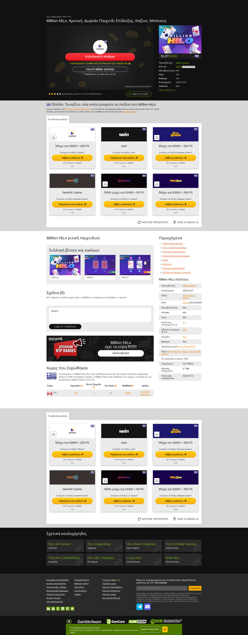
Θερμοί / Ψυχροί (54, 598)
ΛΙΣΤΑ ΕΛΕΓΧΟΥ (120, 353)
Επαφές (77, 594)
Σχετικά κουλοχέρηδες (174, 268)
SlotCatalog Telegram (139, 605)
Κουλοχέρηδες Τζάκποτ (57, 587)
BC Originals (93, 562)
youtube (53, 607)
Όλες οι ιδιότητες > (167, 90)
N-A (184, 337)
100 (184, 330)
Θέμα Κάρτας (174, 351)
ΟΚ (165, 629)
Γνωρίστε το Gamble (74, 163)
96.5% (179, 67)
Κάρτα (185, 351)
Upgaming (92, 548)
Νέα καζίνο (79, 587)
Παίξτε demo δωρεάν (100, 69)
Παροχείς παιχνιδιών (56, 594)
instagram (63, 607)
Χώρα (165, 260)
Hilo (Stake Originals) (141, 544)
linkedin (48, 607)
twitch (67, 607)
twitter (58, 607)
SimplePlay (52, 562)
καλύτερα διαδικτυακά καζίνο (78, 109)
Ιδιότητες (167, 264)
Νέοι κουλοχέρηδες (55, 602)
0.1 (184, 322)
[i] (82, 386)
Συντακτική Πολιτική (111, 598)
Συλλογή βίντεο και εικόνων (176, 256)
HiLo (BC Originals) (101, 558)
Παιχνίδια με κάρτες (189, 296)
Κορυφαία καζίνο (81, 580)
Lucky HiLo (134, 558)
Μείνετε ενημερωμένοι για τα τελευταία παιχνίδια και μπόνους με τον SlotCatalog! (166, 581)
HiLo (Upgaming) (99, 544)
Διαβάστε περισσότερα (150, 629)
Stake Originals (133, 548)
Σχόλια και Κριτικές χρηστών (177, 272)
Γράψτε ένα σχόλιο (140, 94)
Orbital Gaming (172, 548)
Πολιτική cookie (109, 594)
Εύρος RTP (189, 347)
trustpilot (72, 607)
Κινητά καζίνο (80, 591)
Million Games (182, 63)
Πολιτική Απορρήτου (111, 591)
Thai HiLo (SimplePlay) (64, 558)
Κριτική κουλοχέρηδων (174, 252)
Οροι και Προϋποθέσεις (112, 587)
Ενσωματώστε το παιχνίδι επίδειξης (138, 86)
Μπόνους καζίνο (81, 584)
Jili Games (52, 548)
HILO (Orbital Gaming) (181, 544)
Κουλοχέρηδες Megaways (57, 591)
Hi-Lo (180, 347)
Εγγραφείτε (195, 588)
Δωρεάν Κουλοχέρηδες (56, 584)
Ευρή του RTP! (188, 67)
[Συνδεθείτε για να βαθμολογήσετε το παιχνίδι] (54, 94)
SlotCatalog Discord (147, 605)
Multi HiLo (172, 558)
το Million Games (130, 112)
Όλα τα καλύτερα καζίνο (175, 248)
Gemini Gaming (133, 562)
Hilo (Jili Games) (59, 544)
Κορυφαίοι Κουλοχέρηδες (58, 580)
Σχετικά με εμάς (109, 584)
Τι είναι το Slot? (111, 580)
